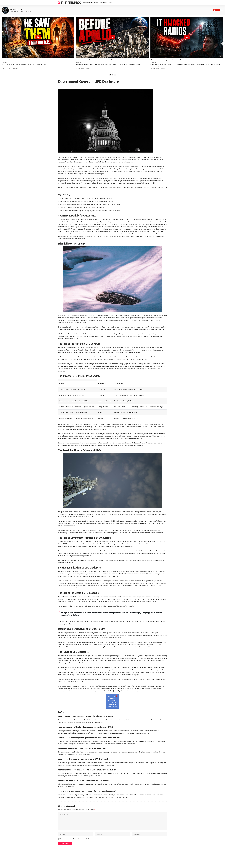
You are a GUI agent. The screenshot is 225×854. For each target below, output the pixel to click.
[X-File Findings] (5, 10)
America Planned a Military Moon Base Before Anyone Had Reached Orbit (98, 60)
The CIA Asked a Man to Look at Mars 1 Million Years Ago (19, 60)
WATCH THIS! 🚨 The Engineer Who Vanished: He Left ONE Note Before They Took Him (112, 701)
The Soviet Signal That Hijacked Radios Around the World (168, 60)
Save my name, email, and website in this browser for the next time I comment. (80, 839)
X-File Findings (69, 3)
